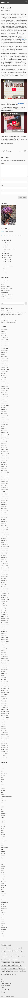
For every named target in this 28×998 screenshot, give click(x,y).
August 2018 (3, 483)
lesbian (9, 143)
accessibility (3, 948)
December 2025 (4, 341)
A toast (2, 284)
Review (2, 904)
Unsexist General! (4, 280)
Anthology (4, 987)
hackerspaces (4, 841)
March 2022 (3, 413)
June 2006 (3, 724)
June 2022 (3, 409)
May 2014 (3, 542)
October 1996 (4, 749)
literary (12, 962)
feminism (3, 824)
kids (2, 857)
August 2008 (3, 669)
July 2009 (3, 646)
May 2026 (3, 331)
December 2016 (4, 494)
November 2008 (4, 662)
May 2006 (3, 726)
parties (2, 883)
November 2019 (4, 453)
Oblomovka (6, 245)
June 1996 (3, 757)
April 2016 (3, 506)
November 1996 (4, 747)
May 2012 (3, 582)
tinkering (2, 919)
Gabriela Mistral (21, 956)
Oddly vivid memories (5, 290)
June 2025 (3, 352)
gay (7, 143)
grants (2, 838)
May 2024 (3, 375)
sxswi (9, 971)
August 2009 (3, 643)
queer (12, 143)
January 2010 (4, 637)
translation (3, 923)
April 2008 (3, 677)
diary (2, 809)
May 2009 (3, 650)
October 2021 (4, 422)
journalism (3, 853)
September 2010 (4, 624)
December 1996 (4, 745)
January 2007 (4, 709)
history (2, 845)
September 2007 (4, 692)
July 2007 (3, 696)
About (2, 979)
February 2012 (4, 589)
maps (2, 864)
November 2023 (4, 384)
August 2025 (3, 350)
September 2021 (4, 424)
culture (3, 143)
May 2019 (3, 466)
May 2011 (3, 608)
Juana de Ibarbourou (5, 962)
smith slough (3, 912)
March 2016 (3, 508)
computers (3, 798)
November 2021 (4, 420)
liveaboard (3, 862)
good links (3, 836)
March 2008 (3, 679)
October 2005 (4, 741)
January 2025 (4, 360)
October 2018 (4, 481)
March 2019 (3, 470)
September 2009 (4, 641)
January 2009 (4, 658)
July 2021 (3, 426)
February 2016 (4, 510)
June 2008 (3, 673)
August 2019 (3, 460)
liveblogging (17, 962)
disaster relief (3, 813)
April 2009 (3, 652)
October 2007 (4, 690)
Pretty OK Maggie (7, 257)
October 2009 (4, 639)
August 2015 (3, 517)
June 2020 (3, 441)
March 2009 (3, 654)
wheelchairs (3, 929)
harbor (2, 843)
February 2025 (4, 358)
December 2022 (4, 398)
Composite (5, 2)
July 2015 (3, 519)
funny (16, 956)
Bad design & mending (5, 286)
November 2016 (4, 496)
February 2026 (4, 337)
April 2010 (3, 635)
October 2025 (4, 346)
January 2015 (4, 529)
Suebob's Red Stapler (8, 266)
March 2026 (3, 335)
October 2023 (4, 386)
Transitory (3, 981)
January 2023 (4, 396)
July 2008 (3, 671)
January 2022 (4, 418)
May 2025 (3, 354)
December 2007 (4, 686)
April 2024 (3, 377)
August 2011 (3, 601)
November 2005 (4, 739)
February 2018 (4, 487)
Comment (3, 163)
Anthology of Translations (6, 951)
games (2, 828)
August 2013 (3, 553)
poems (2, 887)
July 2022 (3, 407)
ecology (2, 817)
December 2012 (4, 567)
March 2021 (3, 430)
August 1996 (3, 753)
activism (2, 764)
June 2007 (3, 698)
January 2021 (4, 432)
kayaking (3, 855)
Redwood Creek (4, 902)
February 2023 (4, 394)
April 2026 (3, 333)
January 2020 (4, 449)
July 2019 (3, 462)
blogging (2, 779)
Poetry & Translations (5, 985)
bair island (3, 769)
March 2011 (3, 612)
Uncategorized (4, 927)
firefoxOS (3, 826)
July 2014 (3, 538)
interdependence (4, 847)
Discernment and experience (7, 299)
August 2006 (3, 719)
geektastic (8, 959)
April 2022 (3, 411)
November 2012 (4, 570)
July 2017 (3, 491)
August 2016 (3, 500)
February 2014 (4, 544)
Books (2, 231)
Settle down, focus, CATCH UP (7, 288)
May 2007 (3, 701)
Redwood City (4, 900)
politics (2, 891)
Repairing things (4, 292)
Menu (26, 3)
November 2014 (4, 534)
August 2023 (3, 390)
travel (2, 925)
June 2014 (3, 540)
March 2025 (3, 356)
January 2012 (4, 591)
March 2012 (3, 586)
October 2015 (4, 515)
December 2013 (4, 546)
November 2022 (4, 401)
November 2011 (4, 595)
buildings (3, 788)
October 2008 (4, 665)
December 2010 (4, 618)
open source (3, 881)
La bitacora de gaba (8, 255)
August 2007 (3, 694)
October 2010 (4, 622)
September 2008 (4, 667)
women (2, 931)
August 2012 (3, 576)
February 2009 (4, 656)
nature (2, 872)
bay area (3, 775)
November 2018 (4, 479)
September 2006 (4, 717)
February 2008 (4, 681)
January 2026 (4, 339)
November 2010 (4, 620)
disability (2, 811)
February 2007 (4, 707)
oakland (2, 879)
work (2, 933)
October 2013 (4, 548)
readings (10, 968)
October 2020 (4, 436)
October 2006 (4, 715)
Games (2, 235)
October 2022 (4, 403)
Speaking (3, 992)
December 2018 (4, 477)
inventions (3, 851)
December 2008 (4, 660)
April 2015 (3, 523)
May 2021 (3, 428)
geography (3, 834)
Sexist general (4, 282)
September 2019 (4, 458)
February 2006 (4, 732)
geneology (3, 832)
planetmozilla (3, 885)
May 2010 (3, 633)
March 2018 (3, 485)
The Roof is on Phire (8, 259)
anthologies (18, 948)
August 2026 (3, 329)
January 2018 (4, 489)
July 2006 (3, 722)
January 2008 (4, 684)
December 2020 (4, 434)
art (1, 767)
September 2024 (4, 369)
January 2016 (4, 513)
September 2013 (4, 551)
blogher (2, 954)
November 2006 (4, 713)
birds (2, 777)
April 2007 (3, 703)
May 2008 (3, 675)
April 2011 (3, 610)
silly (1, 910)
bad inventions (16, 951)
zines (2, 938)
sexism (2, 971)
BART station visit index (7, 983)
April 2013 (3, 559)
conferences (3, 800)
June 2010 (3, 631)
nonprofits (3, 876)
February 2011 (4, 614)
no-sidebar (3, 874)
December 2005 (4, 736)
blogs (2, 781)
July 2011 (3, 603)
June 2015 (3, 521)
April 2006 (3, 728)
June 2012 (3, 580)
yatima (5, 251)
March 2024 (3, 379)
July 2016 (3, 502)
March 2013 (3, 561)
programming (3, 893)
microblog (3, 866)
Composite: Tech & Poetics (6, 796)
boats (2, 784)
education (3, 819)
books (2, 786)
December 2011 (4, 593)
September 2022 (4, 405)
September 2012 (4, 574)
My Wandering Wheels (8, 261)
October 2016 (4, 498)
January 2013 (4, 565)
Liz (9, 10)
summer (2, 914)
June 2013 (3, 557)
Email (2, 185)
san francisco (3, 906)
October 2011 (4, 597)
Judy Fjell (24, 39)
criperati (2, 805)
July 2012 (3, 578)
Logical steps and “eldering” (6, 294)
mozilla (2, 868)
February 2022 (4, 415)
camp (2, 792)
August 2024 (3, 371)
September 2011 (4, 599)
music (2, 870)
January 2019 (4, 474)
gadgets (3, 959)
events (7, 956)
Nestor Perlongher (6, 989)
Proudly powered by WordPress (7, 996)
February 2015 (4, 527)
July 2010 (3, 629)
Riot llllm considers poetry (6, 296)
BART (2, 771)
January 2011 (4, 616)
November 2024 (4, 365)
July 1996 (3, 755)
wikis (8, 974)
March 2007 (3, 705)
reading (2, 898)
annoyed (13, 948)
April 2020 (3, 445)
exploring (3, 822)
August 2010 (3, 627)
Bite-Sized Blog (7, 253)
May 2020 (3, 443)
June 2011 (3, 605)
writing (2, 936)
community (3, 794)
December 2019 (4, 451)
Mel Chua (5, 271)
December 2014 (4, 532)
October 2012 (4, 572)
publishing (3, 895)
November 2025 (4, 344)
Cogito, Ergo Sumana (8, 242)
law (1, 860)
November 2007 (4, 688)
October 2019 (4, 456)
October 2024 (4, 367)
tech (2, 917)
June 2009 (3, 648)
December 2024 (4, 363)
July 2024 (3, 373)
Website (2, 190)
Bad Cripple (6, 273)
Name (2, 179)
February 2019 (4, 472)
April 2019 (3, 468)
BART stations (4, 773)
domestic (3, 815)
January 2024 (4, 382)
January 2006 (4, 734)
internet (2, 849)
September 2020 (4, 439)
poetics (9, 965)
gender (2, 830)
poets (16, 965)
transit (2, 921)
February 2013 (4, 563)
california (3, 790)
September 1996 (4, 751)
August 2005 (3, 743)
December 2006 (4, 711)
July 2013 (3, 555)
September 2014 (4, 536)
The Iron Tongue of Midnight (9, 249)
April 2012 (3, 584)
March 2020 (3, 447)
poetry (2, 889)
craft (2, 802)
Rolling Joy (6, 263)
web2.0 (24, 971)
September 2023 (4, 388)
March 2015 (3, 525)
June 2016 (3, 504)
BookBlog (5, 247)
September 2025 (4, 348)
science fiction (4, 908)
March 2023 (3, 392)
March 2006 (3, 730)
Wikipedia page (21, 103)
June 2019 (3, 464)
